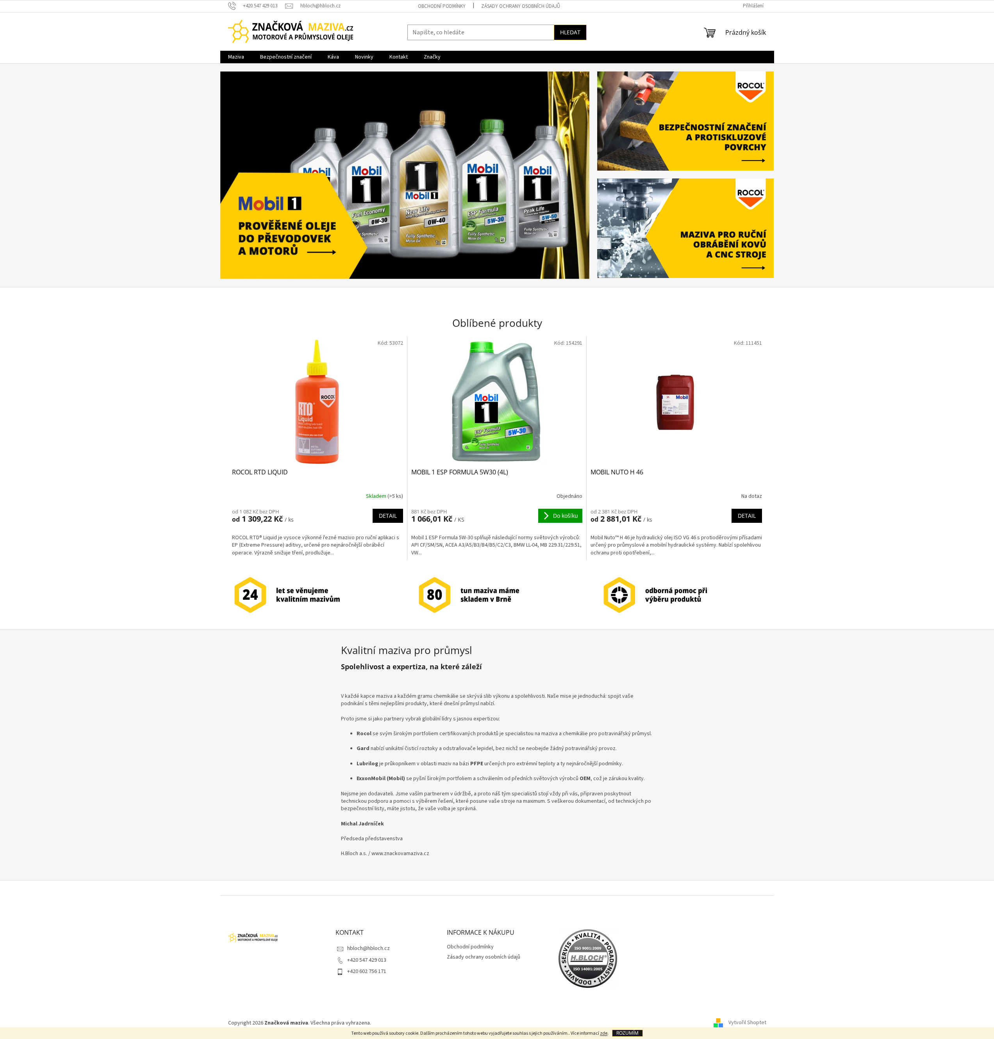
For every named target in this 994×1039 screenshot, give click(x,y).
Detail (388, 515)
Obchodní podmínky (442, 6)
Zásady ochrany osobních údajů (520, 6)
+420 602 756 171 (366, 971)
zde (603, 1033)
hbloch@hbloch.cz (368, 948)
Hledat (570, 32)
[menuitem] (236, 57)
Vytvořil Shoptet (747, 1023)
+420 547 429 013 (366, 960)
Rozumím (627, 1033)
